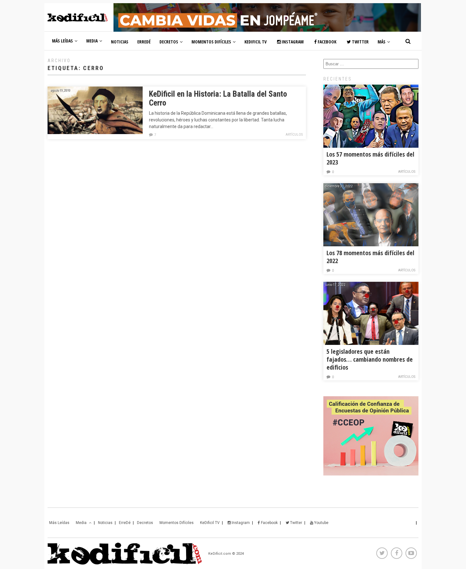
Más (381, 42)
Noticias (119, 42)
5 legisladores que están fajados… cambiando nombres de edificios (370, 359)
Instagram (292, 42)
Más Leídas (62, 41)
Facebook (326, 42)
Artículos (294, 134)
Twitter (360, 42)
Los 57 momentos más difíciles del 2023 (370, 158)
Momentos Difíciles (211, 42)
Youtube (320, 523)
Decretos (168, 42)
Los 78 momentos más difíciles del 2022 (370, 257)
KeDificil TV (255, 42)
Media (92, 41)
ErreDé (144, 42)
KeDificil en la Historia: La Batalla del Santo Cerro (218, 98)
